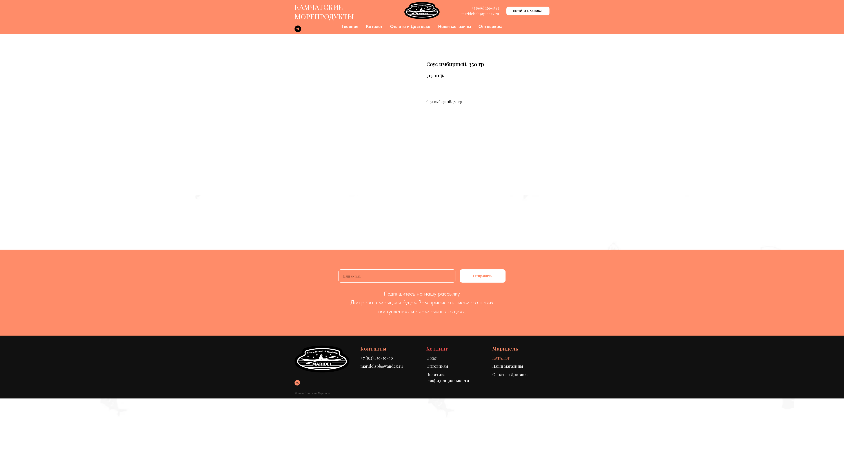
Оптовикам (490, 26)
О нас (431, 358)
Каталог (374, 26)
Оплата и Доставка (410, 26)
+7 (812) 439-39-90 (376, 358)
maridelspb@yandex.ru (381, 366)
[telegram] (298, 31)
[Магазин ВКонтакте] (297, 382)
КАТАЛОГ (501, 358)
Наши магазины (454, 26)
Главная (350, 26)
